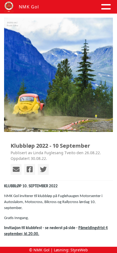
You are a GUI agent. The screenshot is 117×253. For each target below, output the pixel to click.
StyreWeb (79, 249)
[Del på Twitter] (43, 169)
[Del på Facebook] (29, 169)
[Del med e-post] (16, 169)
